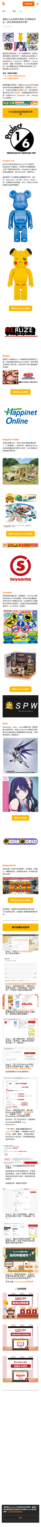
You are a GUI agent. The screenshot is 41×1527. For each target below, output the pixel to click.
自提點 (24, 90)
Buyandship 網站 (24, 951)
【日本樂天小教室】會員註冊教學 (19, 1067)
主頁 (3, 11)
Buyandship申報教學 (24, 1281)
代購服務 (16, 93)
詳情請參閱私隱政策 (15, 1512)
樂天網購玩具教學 (12, 78)
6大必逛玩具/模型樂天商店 (15, 76)
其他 (14, 11)
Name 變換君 (10, 1131)
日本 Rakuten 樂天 (25, 1010)
